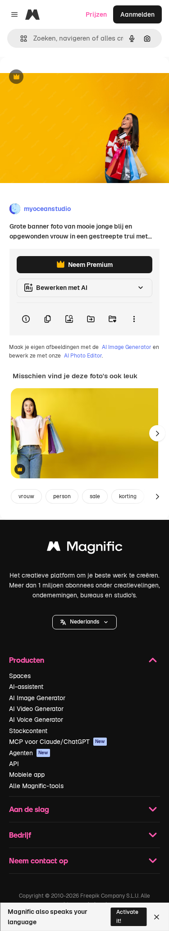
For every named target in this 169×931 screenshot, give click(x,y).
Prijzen (96, 14)
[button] (84, 622)
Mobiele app (27, 774)
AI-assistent (26, 687)
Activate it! (127, 916)
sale (95, 496)
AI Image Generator (126, 347)
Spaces (20, 676)
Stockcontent (28, 731)
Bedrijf (20, 834)
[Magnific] (85, 548)
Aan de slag (29, 809)
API (14, 764)
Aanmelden (137, 14)
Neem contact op (38, 860)
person (62, 496)
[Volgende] (157, 433)
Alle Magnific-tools (36, 786)
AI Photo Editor (83, 355)
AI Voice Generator (36, 719)
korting (128, 496)
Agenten (28, 753)
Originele (59, 77)
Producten (26, 660)
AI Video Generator (36, 709)
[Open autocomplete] (20, 38)
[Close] (156, 917)
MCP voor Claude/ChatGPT (57, 742)
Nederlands (84, 621)
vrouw (26, 496)
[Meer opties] (134, 319)
